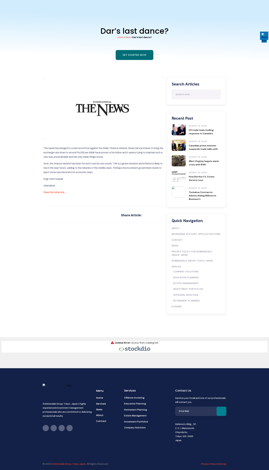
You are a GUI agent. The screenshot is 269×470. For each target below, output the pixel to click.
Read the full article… (55, 192)
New (128, 37)
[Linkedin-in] (69, 428)
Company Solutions (186, 271)
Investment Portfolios (188, 289)
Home (120, 37)
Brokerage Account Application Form (196, 234)
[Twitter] (62, 428)
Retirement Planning (186, 300)
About (176, 228)
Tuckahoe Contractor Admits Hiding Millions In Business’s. (202, 195)
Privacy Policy (208, 464)
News (175, 245)
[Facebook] (46, 428)
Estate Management (186, 283)
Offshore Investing (185, 294)
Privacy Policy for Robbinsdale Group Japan (192, 253)
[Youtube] (54, 428)
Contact (177, 239)
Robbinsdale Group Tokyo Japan (192, 260)
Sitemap (177, 306)
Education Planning (186, 277)
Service (176, 266)
